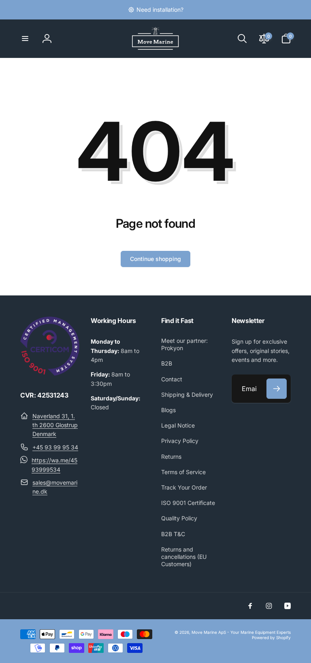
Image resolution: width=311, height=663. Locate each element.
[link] (155, 9)
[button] (25, 38)
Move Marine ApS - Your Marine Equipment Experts (241, 632)
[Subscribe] (276, 389)
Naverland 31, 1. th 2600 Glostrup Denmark (55, 425)
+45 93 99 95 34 (55, 447)
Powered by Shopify (271, 637)
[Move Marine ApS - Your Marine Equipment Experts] (49, 373)
